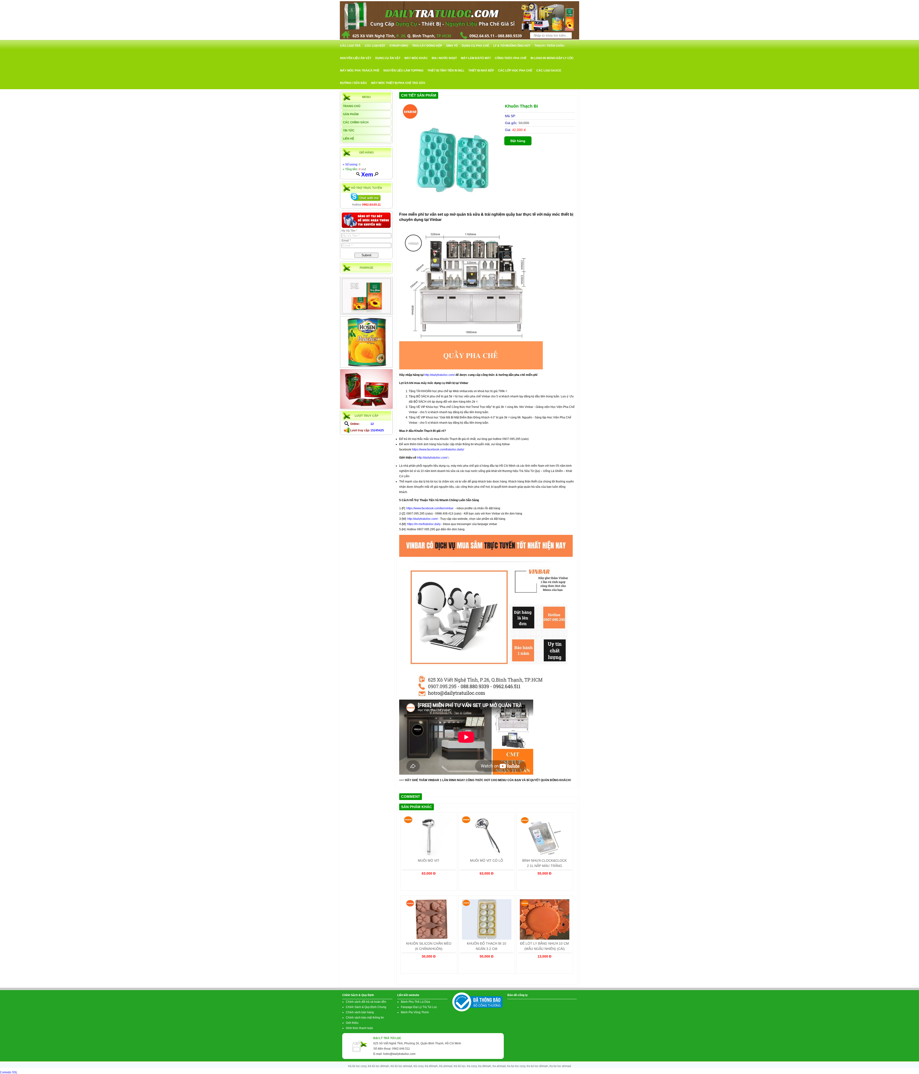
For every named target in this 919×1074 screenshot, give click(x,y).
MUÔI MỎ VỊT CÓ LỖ (486, 860)
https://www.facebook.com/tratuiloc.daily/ (438, 449)
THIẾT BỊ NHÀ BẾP (481, 70)
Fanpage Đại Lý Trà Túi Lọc (419, 1007)
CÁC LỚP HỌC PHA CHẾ (515, 70)
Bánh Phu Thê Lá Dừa (415, 1001)
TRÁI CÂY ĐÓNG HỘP (427, 45)
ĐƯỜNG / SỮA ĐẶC (353, 83)
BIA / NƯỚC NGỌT (444, 58)
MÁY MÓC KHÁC (416, 58)
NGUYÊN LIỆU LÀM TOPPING (403, 70)
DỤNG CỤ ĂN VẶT (387, 58)
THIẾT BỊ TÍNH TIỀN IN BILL (445, 70)
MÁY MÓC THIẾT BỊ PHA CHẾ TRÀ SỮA (398, 83)
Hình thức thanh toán (359, 1028)
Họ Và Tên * (349, 230)
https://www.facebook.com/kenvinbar (430, 508)
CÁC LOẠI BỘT (375, 45)
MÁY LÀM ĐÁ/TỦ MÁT (476, 58)
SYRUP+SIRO (398, 45)
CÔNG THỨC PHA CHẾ (511, 58)
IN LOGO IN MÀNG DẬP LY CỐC (552, 58)
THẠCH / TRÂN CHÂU (549, 45)
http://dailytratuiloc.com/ (439, 375)
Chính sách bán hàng (360, 1012)
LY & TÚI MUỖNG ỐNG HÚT (511, 45)
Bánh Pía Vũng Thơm (415, 1012)
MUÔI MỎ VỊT (428, 860)
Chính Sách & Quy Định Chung (366, 1007)
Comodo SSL (8, 1072)
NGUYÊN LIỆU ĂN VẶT (355, 58)
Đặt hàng (517, 141)
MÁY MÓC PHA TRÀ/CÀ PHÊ (359, 70)
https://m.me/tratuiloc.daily (424, 524)
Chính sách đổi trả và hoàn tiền (366, 1001)
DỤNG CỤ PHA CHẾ (475, 45)
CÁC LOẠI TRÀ (350, 45)
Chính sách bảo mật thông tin (365, 1017)
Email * (346, 240)
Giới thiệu (352, 1023)
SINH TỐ (452, 45)
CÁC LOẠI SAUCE (548, 70)
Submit (366, 255)
